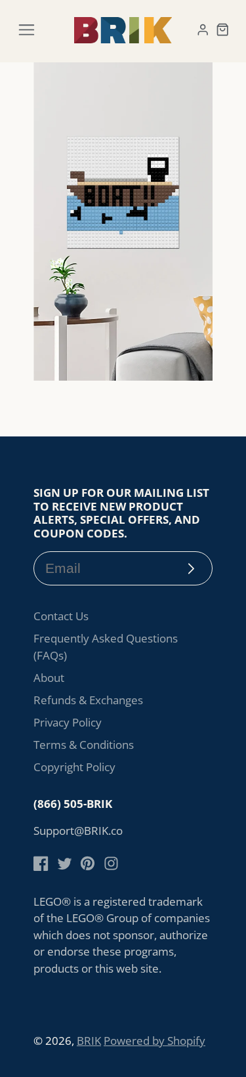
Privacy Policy (67, 722)
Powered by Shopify (154, 1040)
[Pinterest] (87, 863)
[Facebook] (41, 863)
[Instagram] (111, 863)
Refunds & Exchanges (88, 699)
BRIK (89, 1040)
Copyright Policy (74, 766)
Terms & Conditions (83, 744)
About (48, 677)
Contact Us (61, 615)
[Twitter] (64, 863)
